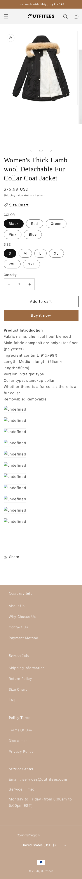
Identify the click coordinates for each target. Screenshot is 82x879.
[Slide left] (31, 151)
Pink (12, 234)
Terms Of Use (20, 730)
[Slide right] (51, 151)
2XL (12, 264)
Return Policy (20, 679)
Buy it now (41, 315)
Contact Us (18, 627)
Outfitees (47, 871)
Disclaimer (18, 741)
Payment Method (23, 638)
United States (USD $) (39, 845)
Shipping (9, 195)
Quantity (10, 275)
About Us (16, 606)
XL (56, 253)
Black (14, 224)
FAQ (12, 700)
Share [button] (14, 557)
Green (56, 224)
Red (34, 224)
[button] (6, 16)
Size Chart (18, 689)
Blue (33, 234)
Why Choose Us (22, 617)
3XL (31, 264)
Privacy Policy (21, 751)
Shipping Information (27, 668)
